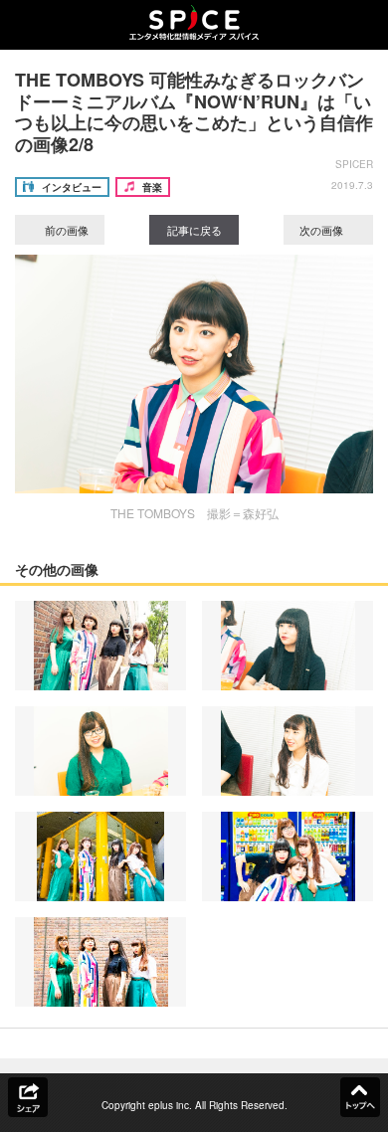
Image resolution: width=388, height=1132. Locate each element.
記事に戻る (194, 230)
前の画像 (65, 230)
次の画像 (322, 230)
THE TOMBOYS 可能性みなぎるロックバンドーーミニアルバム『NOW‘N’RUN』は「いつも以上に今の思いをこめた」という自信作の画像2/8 (194, 112)
